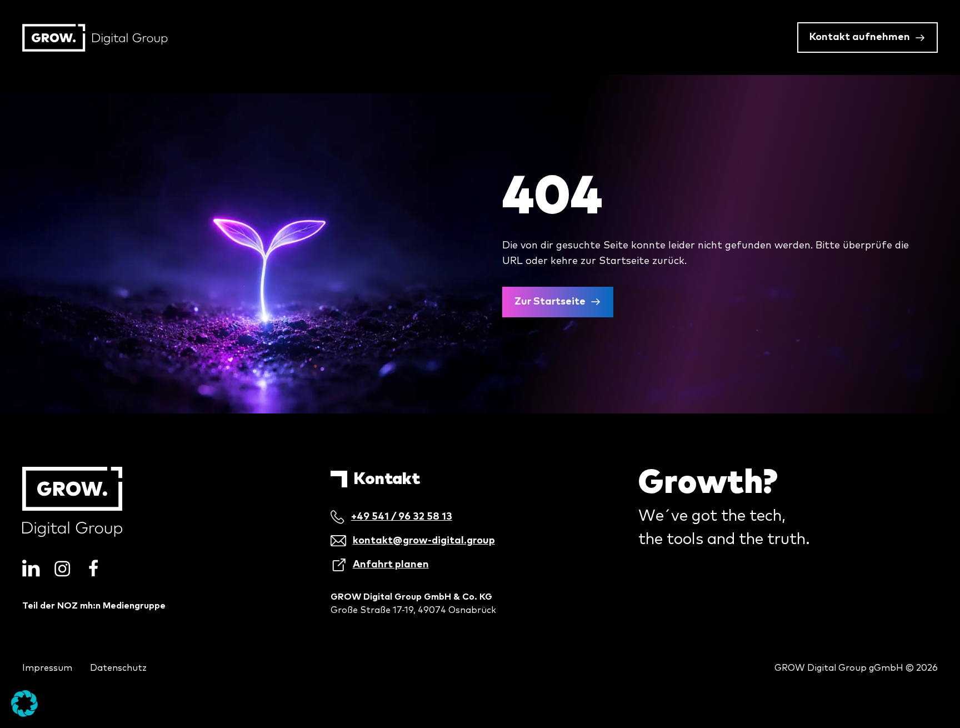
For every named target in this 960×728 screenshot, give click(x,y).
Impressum (47, 668)
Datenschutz (118, 668)
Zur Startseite (550, 302)
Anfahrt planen (391, 565)
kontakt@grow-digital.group (424, 541)
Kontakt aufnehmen (859, 37)
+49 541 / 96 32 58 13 (401, 517)
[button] (24, 703)
